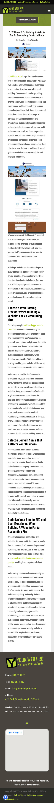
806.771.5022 (18, 675)
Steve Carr (22, 40)
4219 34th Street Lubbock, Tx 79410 (22, 699)
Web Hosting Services (35, 795)
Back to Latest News (27, 20)
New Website (33, 40)
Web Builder (18, 795)
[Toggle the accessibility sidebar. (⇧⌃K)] (5, 797)
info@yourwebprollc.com (24, 689)
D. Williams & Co (15, 77)
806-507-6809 (17, 682)
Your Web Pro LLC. (12, 799)
